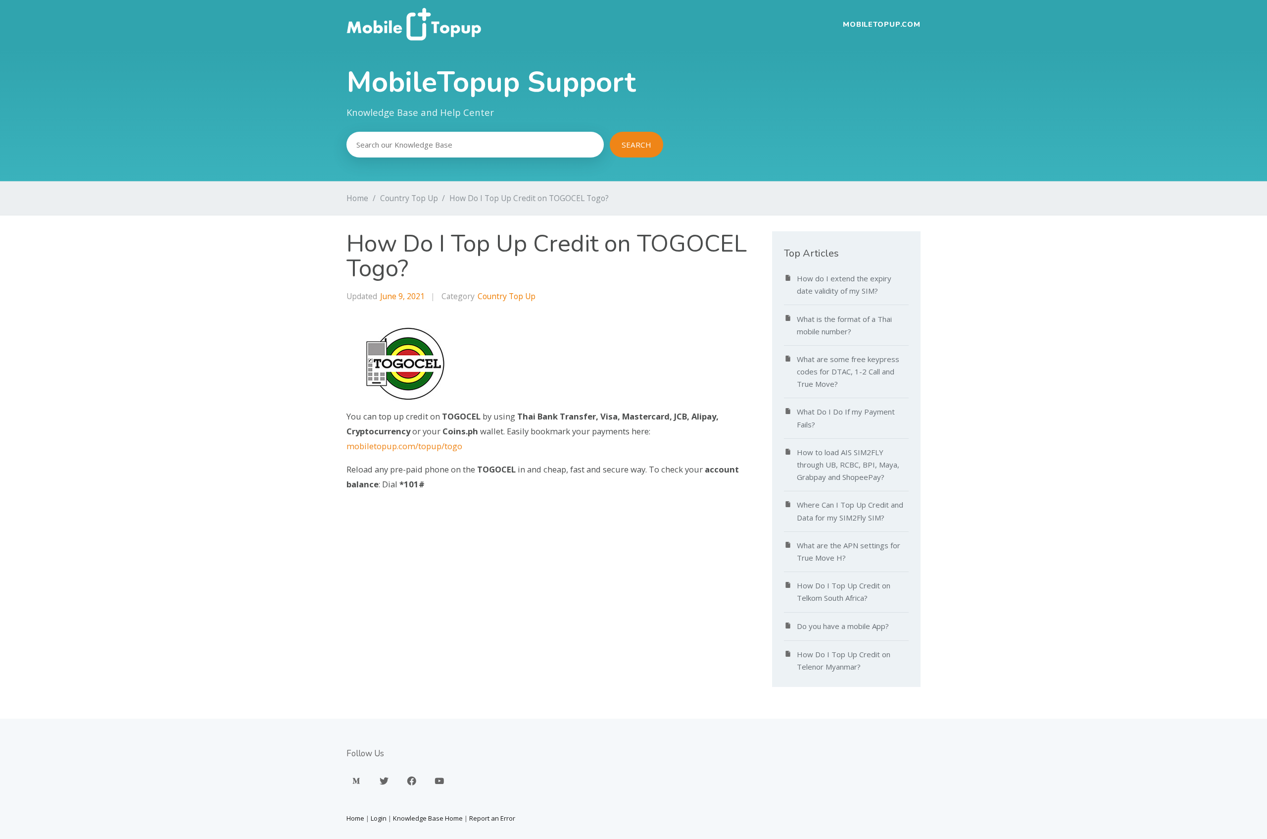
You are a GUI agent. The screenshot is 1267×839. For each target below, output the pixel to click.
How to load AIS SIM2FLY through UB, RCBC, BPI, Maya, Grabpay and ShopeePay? (848, 464)
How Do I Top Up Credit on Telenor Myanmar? (843, 660)
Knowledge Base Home (428, 818)
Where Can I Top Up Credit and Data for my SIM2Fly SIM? (850, 511)
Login (379, 818)
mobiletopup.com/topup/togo (404, 446)
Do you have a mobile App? (843, 626)
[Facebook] (412, 781)
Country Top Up (409, 198)
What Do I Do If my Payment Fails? (846, 418)
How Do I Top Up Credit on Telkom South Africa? (843, 591)
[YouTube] (439, 781)
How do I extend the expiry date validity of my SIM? (844, 284)
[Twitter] (384, 781)
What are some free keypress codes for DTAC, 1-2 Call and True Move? (848, 371)
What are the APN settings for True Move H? (848, 551)
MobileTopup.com (882, 24)
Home (357, 198)
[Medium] (356, 781)
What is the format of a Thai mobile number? (844, 325)
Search (636, 145)
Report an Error (492, 818)
